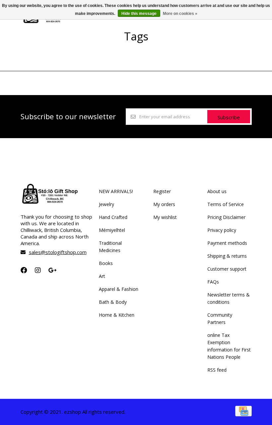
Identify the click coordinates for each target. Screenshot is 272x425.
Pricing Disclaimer (226, 217)
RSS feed (217, 370)
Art (102, 276)
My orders (164, 204)
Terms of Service (225, 204)
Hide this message (139, 13)
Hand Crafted (113, 217)
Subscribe (229, 117)
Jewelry (106, 204)
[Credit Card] (243, 414)
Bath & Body (113, 302)
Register (162, 191)
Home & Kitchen (116, 315)
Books (106, 263)
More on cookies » (180, 13)
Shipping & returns (227, 256)
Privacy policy (221, 230)
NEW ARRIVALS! (116, 191)
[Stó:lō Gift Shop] (49, 23)
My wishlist (165, 217)
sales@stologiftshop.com (58, 252)
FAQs (213, 282)
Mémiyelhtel (112, 230)
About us (217, 191)
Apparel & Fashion (118, 289)
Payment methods (227, 243)
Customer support (226, 269)
